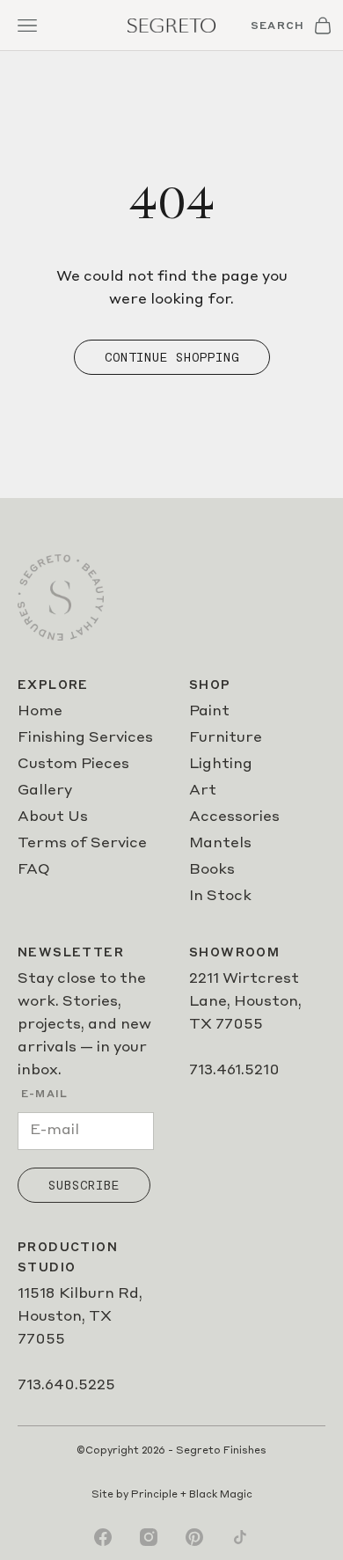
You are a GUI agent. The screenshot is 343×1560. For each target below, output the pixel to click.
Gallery (45, 791)
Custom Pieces (73, 765)
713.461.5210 (234, 1071)
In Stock (220, 897)
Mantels (220, 844)
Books (212, 870)
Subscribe (84, 1185)
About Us (53, 817)
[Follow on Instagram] (148, 1537)
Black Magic (220, 1495)
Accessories (234, 817)
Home (40, 712)
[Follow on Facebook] (103, 1537)
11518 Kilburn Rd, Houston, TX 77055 (80, 1317)
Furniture (225, 738)
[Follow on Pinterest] (194, 1537)
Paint (209, 712)
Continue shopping (172, 357)
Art (202, 791)
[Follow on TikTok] (240, 1537)
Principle (154, 1495)
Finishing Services (85, 738)
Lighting (220, 765)
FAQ (34, 870)
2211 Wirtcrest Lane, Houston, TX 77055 (245, 1002)
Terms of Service (82, 844)
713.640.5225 (66, 1386)
